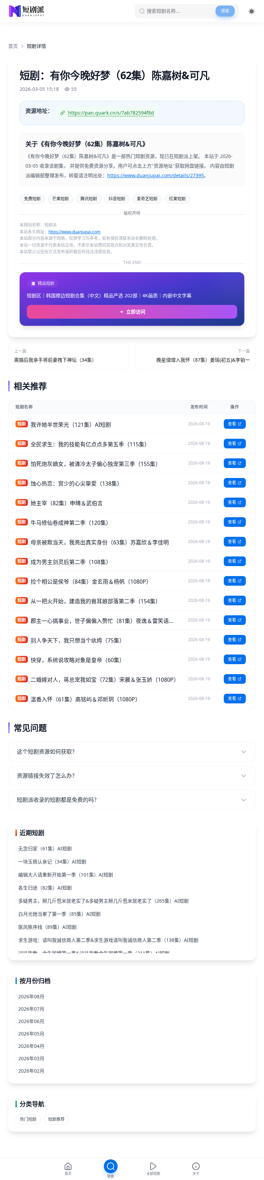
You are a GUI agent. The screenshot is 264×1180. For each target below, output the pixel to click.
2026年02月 (31, 1070)
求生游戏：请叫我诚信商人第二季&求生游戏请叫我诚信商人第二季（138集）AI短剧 (108, 940)
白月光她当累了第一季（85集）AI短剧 (59, 914)
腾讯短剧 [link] (88, 199)
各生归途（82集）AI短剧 (45, 887)
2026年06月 (31, 1021)
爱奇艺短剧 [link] (147, 199)
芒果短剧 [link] (60, 199)
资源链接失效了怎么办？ (47, 775)
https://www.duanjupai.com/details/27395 (155, 175)
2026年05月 (31, 1033)
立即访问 (135, 311)
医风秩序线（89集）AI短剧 (47, 927)
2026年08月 (31, 996)
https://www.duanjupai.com (74, 232)
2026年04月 (31, 1046)
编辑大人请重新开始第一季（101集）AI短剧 (65, 874)
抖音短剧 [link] (117, 199)
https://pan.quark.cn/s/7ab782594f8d (111, 112)
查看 (232, 424)
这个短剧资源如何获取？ (47, 751)
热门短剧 (28, 1119)
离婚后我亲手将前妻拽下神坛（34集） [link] (55, 360)
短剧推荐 (56, 1119)
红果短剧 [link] (177, 199)
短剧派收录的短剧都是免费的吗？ (58, 800)
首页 (13, 46)
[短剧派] (27, 11)
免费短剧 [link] (32, 199)
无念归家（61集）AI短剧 (45, 848)
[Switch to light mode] (252, 11)
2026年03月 (31, 1058)
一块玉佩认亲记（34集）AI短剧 (52, 861)
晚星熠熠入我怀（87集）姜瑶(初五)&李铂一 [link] (203, 360)
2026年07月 (31, 1009)
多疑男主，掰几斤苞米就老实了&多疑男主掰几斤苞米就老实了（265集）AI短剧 (103, 900)
